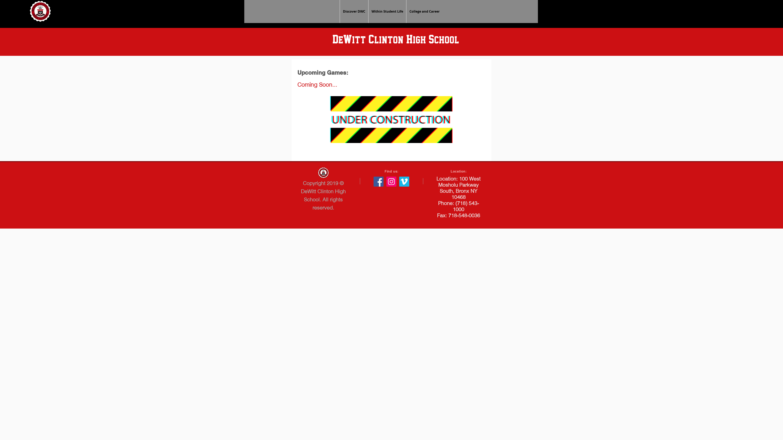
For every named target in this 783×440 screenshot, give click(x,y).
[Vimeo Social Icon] (404, 182)
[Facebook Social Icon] (379, 182)
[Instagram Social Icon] (391, 182)
